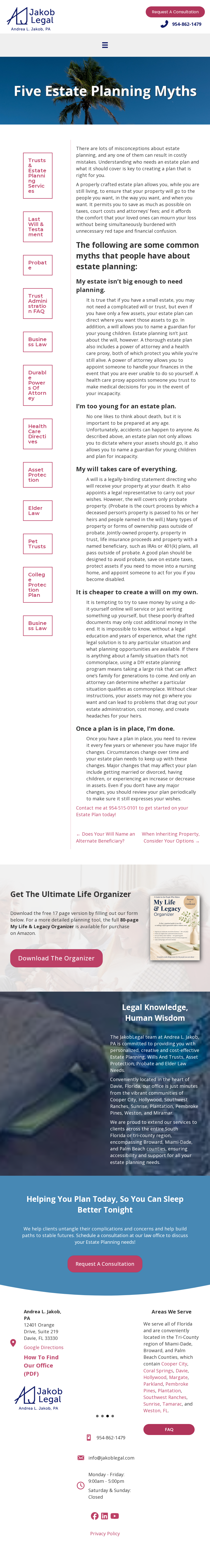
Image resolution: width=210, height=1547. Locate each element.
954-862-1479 (111, 1437)
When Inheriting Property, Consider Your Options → (171, 837)
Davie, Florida (125, 1086)
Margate (178, 1377)
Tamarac (172, 1404)
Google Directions (44, 1347)
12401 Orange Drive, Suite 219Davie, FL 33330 (42, 1324)
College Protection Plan (37, 584)
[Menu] (105, 45)
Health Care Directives (37, 434)
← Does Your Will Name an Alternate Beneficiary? (105, 837)
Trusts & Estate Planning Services (37, 175)
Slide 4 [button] (112, 1416)
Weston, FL (155, 1410)
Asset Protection (37, 475)
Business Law (37, 341)
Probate (37, 265)
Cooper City (123, 1099)
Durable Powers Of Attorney (37, 385)
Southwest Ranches (164, 1397)
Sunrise (139, 1106)
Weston (132, 1113)
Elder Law (35, 510)
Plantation (161, 1106)
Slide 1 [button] (97, 1416)
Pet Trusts (37, 544)
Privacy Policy (105, 1533)
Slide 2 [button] (102, 1416)
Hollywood (150, 1099)
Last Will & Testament (36, 227)
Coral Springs (158, 1370)
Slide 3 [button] (107, 1416)
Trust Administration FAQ (37, 303)
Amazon (26, 933)
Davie (182, 1370)
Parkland (153, 1384)
